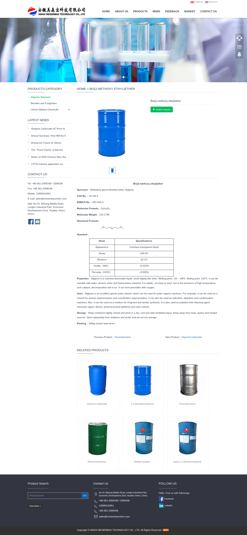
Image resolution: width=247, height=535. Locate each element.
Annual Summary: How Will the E (48, 135)
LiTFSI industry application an (46, 164)
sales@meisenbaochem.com (51, 198)
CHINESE (198, 2)
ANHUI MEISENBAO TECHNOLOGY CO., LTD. (115, 530)
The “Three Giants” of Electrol (46, 150)
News (156, 11)
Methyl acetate (142, 461)
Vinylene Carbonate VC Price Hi (47, 128)
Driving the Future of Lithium (45, 142)
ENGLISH (213, 2)
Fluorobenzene (123, 337)
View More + (35, 506)
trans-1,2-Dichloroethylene (187, 461)
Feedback (172, 11)
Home (106, 11)
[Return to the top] (239, 55)
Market (189, 11)
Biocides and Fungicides (44, 103)
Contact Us (208, 11)
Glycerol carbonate (192, 337)
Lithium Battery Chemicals (44, 109)
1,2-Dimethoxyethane (142, 403)
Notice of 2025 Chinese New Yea (48, 157)
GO (84, 495)
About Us (121, 11)
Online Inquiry (163, 109)
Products (140, 11)
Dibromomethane (97, 461)
